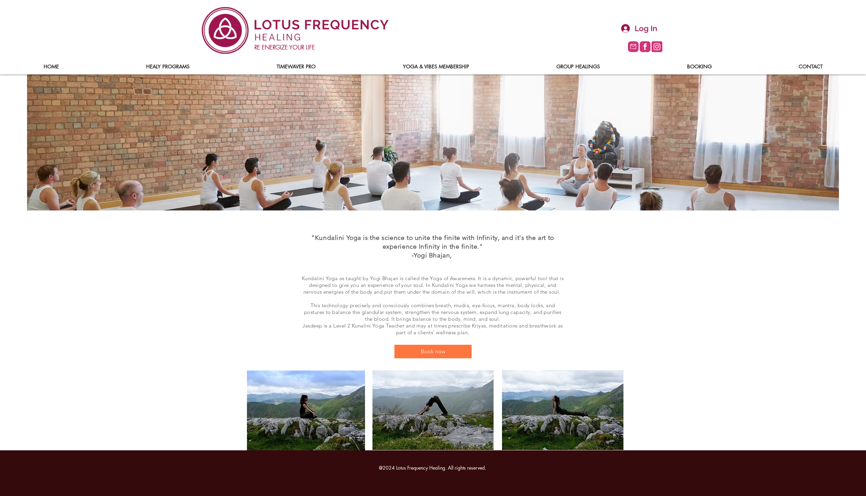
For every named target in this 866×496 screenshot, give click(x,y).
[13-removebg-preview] (645, 46)
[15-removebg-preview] (633, 46)
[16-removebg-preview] (657, 46)
